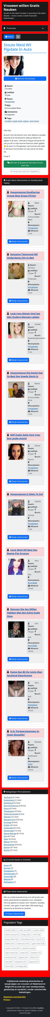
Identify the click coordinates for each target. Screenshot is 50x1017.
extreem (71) (36, 953)
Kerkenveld (9, 830)
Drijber (7, 825)
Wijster (7, 842)
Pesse (6, 808)
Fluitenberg (9, 800)
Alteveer (7, 817)
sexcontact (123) (27, 939)
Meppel (7, 879)
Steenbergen (10, 873)
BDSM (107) (9, 944)
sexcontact (34, 121)
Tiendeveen (9, 811)
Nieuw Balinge (10, 833)
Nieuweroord (9, 819)
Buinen (7, 847)
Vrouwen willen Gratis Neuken (21, 7)
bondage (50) (21, 966)
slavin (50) (9, 966)
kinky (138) (26, 935)
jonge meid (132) (11, 939)
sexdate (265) (10, 930)
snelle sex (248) (24, 930)
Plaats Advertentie (15, 913)
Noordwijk (32, 583)
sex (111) (40, 939)
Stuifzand (8, 797)
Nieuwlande (9, 844)
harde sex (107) (23, 944)
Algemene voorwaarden (14, 997)
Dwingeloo (32, 705)
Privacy (6, 999)
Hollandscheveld (11, 814)
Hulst (30, 764)
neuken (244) (38, 930)
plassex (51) (33, 962)
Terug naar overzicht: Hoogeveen (26, 171)
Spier (6, 839)
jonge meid (17, 121)
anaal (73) (24, 953)
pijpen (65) (23, 957)
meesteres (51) (20, 962)
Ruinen (7, 850)
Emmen (7, 868)
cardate (8, 121)
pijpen (26, 121)
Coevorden (9, 876)
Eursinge (8, 822)
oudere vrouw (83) (12, 948)
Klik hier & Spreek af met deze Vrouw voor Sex (26, 164)
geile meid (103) (38, 944)
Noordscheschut (11, 805)
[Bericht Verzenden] (26, 78)
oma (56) (8, 962)
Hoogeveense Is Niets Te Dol (26, 494)
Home (10, 36)
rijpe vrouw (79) (11, 953)
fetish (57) (34, 957)
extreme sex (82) (28, 948)
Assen (6, 865)
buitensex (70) (10, 957)
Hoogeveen (10, 101)
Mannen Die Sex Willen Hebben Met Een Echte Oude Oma (23, 613)
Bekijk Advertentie (19, 241)
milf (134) (36, 935)
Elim (5, 836)
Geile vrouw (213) (12, 935)
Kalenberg (8, 803)
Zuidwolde (8, 828)
